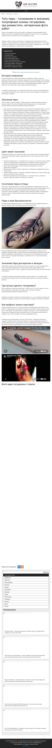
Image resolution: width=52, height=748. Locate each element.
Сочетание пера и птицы (11, 58)
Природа (6, 592)
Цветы (6, 604)
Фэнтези (6, 601)
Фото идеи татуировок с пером (13, 66)
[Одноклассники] (22, 566)
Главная (2, 13)
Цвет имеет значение (11, 57)
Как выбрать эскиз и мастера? (13, 65)
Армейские (7, 577)
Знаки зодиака (8, 582)
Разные (15, 13)
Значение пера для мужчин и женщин (15, 61)
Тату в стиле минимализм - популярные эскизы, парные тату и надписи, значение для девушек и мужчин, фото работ (25, 729)
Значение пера (9, 55)
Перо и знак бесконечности (12, 60)
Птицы (6, 594)
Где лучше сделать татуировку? (13, 63)
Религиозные (7, 596)
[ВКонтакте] (19, 566)
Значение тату (9, 13)
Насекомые (7, 589)
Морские (6, 584)
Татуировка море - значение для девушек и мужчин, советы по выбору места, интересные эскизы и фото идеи (24, 632)
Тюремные (7, 599)
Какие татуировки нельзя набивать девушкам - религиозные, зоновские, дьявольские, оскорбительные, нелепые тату (23, 704)
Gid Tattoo (26, 745)
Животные (7, 580)
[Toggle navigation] (26, 11)
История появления (10, 53)
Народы (6, 587)
